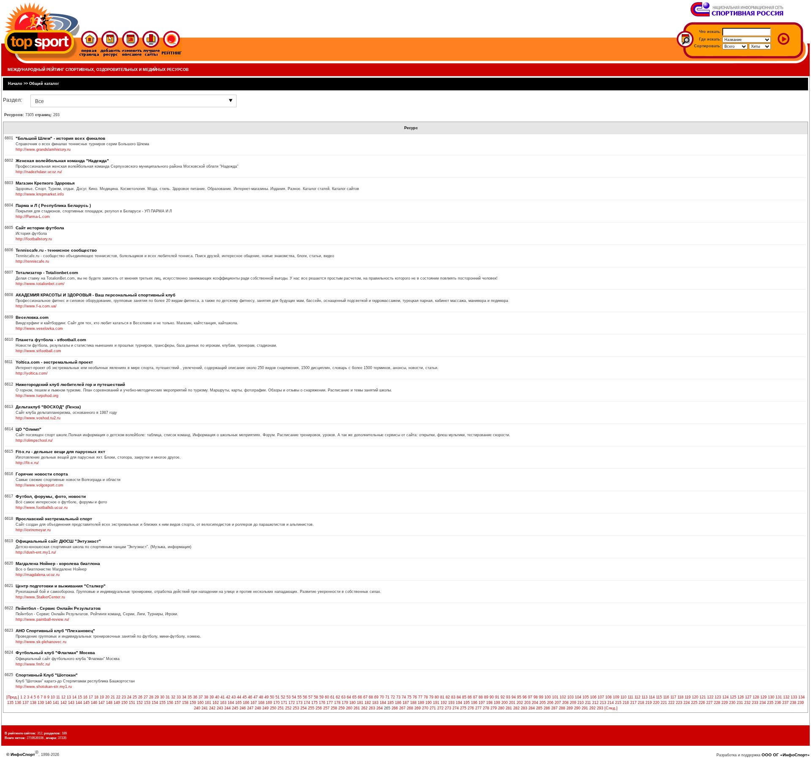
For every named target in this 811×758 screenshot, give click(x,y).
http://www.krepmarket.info (40, 194)
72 (393, 697)
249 (265, 708)
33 (179, 697)
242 (212, 708)
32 (173, 697)
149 (117, 703)
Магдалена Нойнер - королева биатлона (58, 563)
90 (492, 697)
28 (151, 697)
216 (626, 703)
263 (372, 708)
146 (94, 703)
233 (755, 703)
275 (463, 708)
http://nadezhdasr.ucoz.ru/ (39, 172)
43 (233, 697)
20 (107, 697)
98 (535, 697)
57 (310, 697)
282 (516, 708)
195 (466, 703)
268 (410, 708)
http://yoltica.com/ (32, 373)
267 (402, 708)
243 (220, 708)
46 (250, 697)
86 (470, 697)
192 (444, 703)
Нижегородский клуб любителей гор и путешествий (70, 384)
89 (486, 697)
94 (514, 697)
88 (481, 697)
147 (101, 703)
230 (732, 703)
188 (413, 703)
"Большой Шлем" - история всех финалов (60, 138)
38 (206, 697)
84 (459, 697)
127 (748, 697)
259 (341, 708)
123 (718, 697)
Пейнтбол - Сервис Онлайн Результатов (58, 608)
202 (520, 703)
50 (272, 697)
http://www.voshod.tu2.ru (38, 418)
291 (585, 708)
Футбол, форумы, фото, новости (51, 496)
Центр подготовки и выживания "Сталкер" (61, 586)
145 (86, 703)
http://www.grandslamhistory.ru (43, 149)
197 (482, 703)
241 (204, 708)
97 (530, 697)
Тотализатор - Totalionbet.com (47, 272)
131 (779, 697)
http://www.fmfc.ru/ (33, 664)
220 (656, 703)
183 (375, 703)
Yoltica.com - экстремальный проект (54, 362)
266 (395, 708)
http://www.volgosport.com (39, 485)
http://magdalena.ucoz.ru (38, 575)
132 (786, 697)
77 (420, 697)
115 (659, 697)
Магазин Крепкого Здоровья (45, 183)
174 (307, 703)
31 (168, 697)
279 (493, 708)
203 (527, 703)
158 (185, 703)
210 (580, 703)
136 (18, 703)
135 (10, 703)
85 (464, 697)
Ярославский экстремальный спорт (54, 518)
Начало (15, 84)
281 (509, 708)
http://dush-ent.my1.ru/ (36, 552)
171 (284, 703)
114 (652, 697)
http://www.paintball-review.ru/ (42, 619)
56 (305, 697)
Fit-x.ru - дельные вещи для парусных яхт (60, 451)
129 (763, 697)
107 (601, 697)
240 (197, 708)
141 (56, 703)
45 (244, 697)
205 (542, 703)
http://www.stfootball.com (38, 351)
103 (570, 697)
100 (547, 697)
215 (618, 703)
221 (664, 703)
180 (352, 703)
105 (585, 697)
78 (426, 697)
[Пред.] (12, 697)
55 (299, 697)
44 (239, 697)
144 (79, 703)
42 (228, 697)
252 (288, 708)
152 (139, 703)
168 (261, 703)
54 (294, 697)
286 (547, 708)
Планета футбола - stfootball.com (51, 339)
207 (558, 703)
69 (376, 697)
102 (563, 697)
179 (345, 703)
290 (577, 708)
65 (354, 697)
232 (747, 703)
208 (565, 703)
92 (503, 697)
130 (771, 697)
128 (756, 697)
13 (69, 697)
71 (387, 697)
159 (193, 703)
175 (314, 703)
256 (319, 708)
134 (801, 697)
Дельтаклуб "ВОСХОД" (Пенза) (48, 407)
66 (360, 697)
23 (124, 697)
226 (702, 703)
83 (453, 697)
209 (573, 703)
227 (709, 703)
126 (741, 697)
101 (555, 697)
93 (508, 697)
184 (383, 703)
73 (398, 697)
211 (588, 703)
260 (349, 708)
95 (519, 697)
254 (303, 708)
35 (190, 697)
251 (281, 708)
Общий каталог (44, 84)
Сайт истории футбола (40, 227)
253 (296, 708)
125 (733, 697)
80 (437, 697)
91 (497, 697)
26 (140, 697)
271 (433, 708)
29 (157, 697)
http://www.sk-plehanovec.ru (41, 642)
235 (770, 703)
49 (266, 697)
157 (177, 703)
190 (428, 703)
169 (269, 703)
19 (102, 697)
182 (368, 703)
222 (671, 703)
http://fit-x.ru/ (27, 463)
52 (283, 697)
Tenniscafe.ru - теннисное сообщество (56, 250)
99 (541, 697)
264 (379, 708)
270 (425, 708)
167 (253, 703)
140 (48, 703)
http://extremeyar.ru (33, 530)
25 (135, 697)
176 (322, 703)
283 (524, 708)
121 (702, 697)
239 (800, 703)
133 (794, 697)
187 (406, 703)
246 (242, 708)
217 (633, 703)
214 (610, 703)
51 (277, 697)
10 (53, 697)
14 (74, 697)
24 (129, 697)
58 (316, 697)
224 (686, 703)
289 (569, 708)
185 (390, 703)
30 (162, 697)
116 (666, 697)
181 (360, 703)
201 (512, 703)
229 (724, 703)
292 (592, 708)
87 (475, 697)
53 (288, 697)
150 (124, 703)
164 (231, 703)
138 (33, 703)
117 (673, 697)
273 (448, 708)
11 (58, 697)
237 (785, 703)
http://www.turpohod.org (37, 396)
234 (762, 703)
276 (471, 708)
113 (645, 697)
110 (623, 697)
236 (778, 703)
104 (578, 697)
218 (641, 703)
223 (679, 703)
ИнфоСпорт (23, 754)
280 (501, 708)
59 (321, 697)
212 (595, 703)
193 (451, 703)
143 (71, 703)
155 (162, 703)
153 (147, 703)
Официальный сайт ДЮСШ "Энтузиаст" (58, 541)
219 (648, 703)
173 (299, 703)
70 (382, 697)
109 (616, 697)
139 (41, 703)
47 (255, 697)
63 (343, 697)
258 (334, 708)
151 (132, 703)
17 (91, 697)
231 (740, 703)
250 (273, 708)
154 (155, 703)
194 (459, 703)
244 (227, 708)
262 (364, 708)
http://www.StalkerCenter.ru (40, 597)
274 (455, 708)
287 (554, 708)
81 (442, 697)
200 (504, 703)
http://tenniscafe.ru (32, 261)
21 (113, 697)
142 (63, 703)
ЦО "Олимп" (28, 429)
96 (525, 697)
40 (217, 697)
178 (337, 703)
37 (201, 697)
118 (680, 697)
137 (25, 703)
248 (258, 708)
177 (330, 703)
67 (365, 697)
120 (695, 697)
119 (688, 697)
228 (717, 703)
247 (250, 708)
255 (311, 708)
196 (474, 703)
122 (710, 697)
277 (478, 708)
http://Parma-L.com (33, 217)
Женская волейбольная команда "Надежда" (62, 160)
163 (223, 703)
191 (436, 703)
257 (326, 708)
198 (489, 703)
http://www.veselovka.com (39, 328)
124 (725, 697)
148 (109, 703)
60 (327, 697)
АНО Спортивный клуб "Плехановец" (55, 630)
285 (539, 708)
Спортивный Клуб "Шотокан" (47, 675)
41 (222, 697)
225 (694, 703)
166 (246, 703)
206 (550, 703)
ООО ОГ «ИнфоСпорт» (786, 755)
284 (531, 708)
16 (85, 697)
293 (600, 708)
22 (118, 697)
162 (215, 703)
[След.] (611, 708)
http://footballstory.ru (34, 239)
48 (261, 697)
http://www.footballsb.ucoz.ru (42, 507)
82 (448, 697)
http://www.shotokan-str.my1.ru (44, 687)
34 (184, 697)
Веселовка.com (32, 317)
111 (630, 697)
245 (235, 708)
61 (332, 697)
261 (357, 708)
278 (486, 708)
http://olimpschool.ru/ (34, 440)
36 (195, 697)
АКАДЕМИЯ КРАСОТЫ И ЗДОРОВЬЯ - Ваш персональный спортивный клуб (95, 295)
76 (415, 697)
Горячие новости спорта (42, 474)
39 (212, 697)
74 (404, 697)
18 (96, 697)
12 (63, 697)
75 (409, 697)
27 (146, 697)
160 (200, 703)
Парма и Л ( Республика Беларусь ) (53, 205)
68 (371, 697)
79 (431, 697)
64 (349, 697)
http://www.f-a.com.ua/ (36, 306)
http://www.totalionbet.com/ (40, 284)
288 (562, 708)
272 (440, 708)
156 (170, 703)
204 (535, 703)
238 (793, 703)
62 (338, 697)
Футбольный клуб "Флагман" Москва (55, 652)
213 (603, 703)
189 (421, 703)
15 (80, 697)
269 (417, 708)
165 (238, 703)
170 (276, 703)
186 (398, 703)
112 (637, 697)
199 (497, 703)
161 (208, 703)
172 (291, 703)
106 (593, 697)
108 (608, 697)
